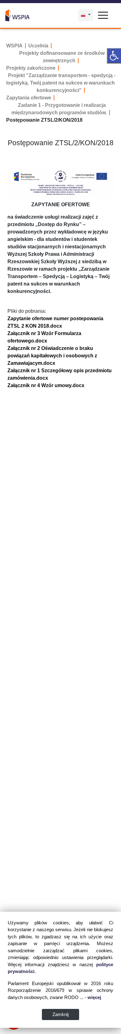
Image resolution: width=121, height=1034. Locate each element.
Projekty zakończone (31, 68)
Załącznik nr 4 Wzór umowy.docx (45, 385)
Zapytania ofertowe (28, 97)
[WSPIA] (17, 15)
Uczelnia (38, 45)
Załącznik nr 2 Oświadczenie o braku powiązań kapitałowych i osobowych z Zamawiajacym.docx (52, 356)
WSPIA (14, 45)
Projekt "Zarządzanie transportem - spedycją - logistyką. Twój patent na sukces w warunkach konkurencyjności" (60, 83)
